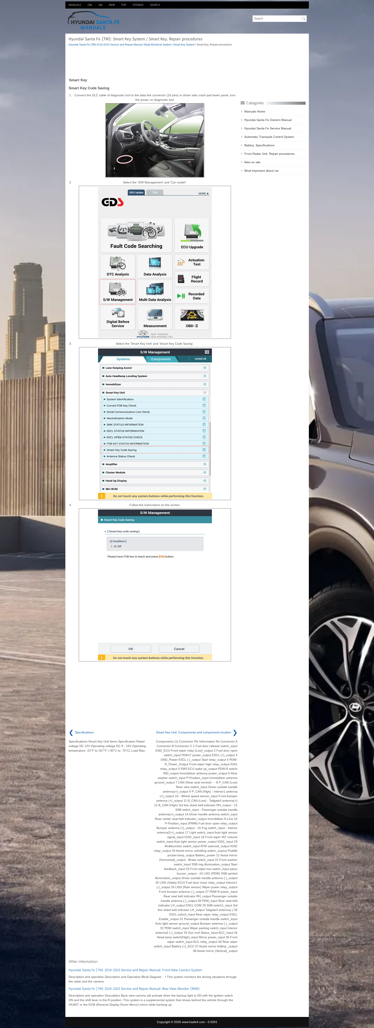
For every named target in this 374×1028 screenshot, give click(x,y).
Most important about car (261, 170)
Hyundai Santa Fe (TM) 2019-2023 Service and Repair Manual (105, 44)
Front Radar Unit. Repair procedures (269, 153)
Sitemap (138, 5)
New (112, 5)
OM (90, 5)
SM (100, 5)
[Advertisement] (153, 62)
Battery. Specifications (259, 145)
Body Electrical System (157, 44)
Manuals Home (254, 111)
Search (155, 5)
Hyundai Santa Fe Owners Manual (268, 120)
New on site (252, 162)
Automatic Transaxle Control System (269, 137)
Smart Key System (184, 44)
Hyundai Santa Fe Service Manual (267, 128)
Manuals (75, 5)
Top (123, 5)
